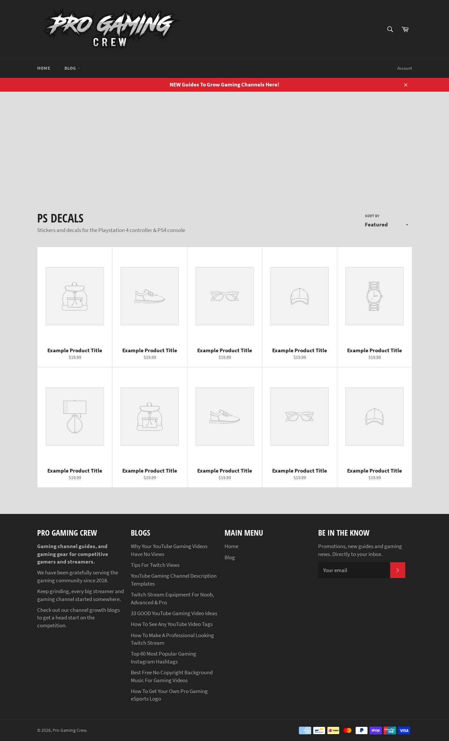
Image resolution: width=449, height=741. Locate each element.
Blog (70, 68)
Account (404, 68)
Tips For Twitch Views (155, 564)
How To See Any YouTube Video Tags (172, 624)
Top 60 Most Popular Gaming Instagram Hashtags (163, 657)
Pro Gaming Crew (69, 730)
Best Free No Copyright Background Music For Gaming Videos (172, 676)
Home (43, 68)
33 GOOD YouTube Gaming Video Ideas (174, 613)
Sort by (372, 215)
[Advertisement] (224, 141)
